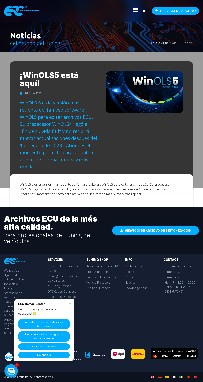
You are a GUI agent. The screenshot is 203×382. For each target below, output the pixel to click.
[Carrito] (146, 10)
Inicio (155, 43)
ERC (166, 43)
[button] (11, 371)
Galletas (99, 354)
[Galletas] (88, 355)
